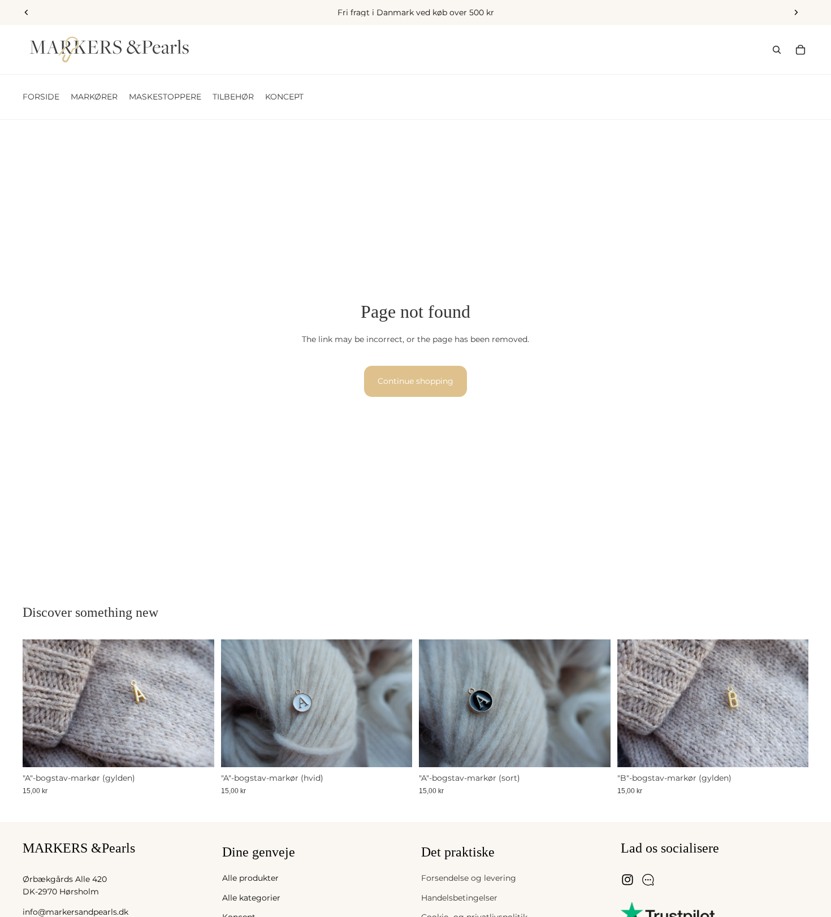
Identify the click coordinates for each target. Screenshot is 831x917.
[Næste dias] (796, 12)
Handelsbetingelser (459, 898)
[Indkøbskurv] (800, 49)
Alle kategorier (251, 898)
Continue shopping (415, 381)
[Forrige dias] (26, 12)
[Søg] (776, 49)
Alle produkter (250, 878)
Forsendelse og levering (468, 878)
